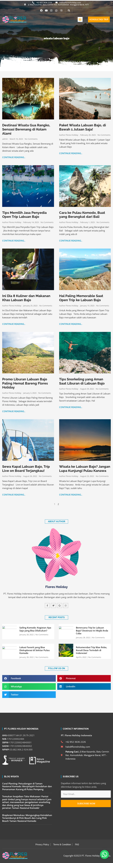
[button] (80, 19)
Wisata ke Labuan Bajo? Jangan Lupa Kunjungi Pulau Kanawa (84, 468)
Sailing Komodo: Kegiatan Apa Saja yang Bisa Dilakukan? (35, 629)
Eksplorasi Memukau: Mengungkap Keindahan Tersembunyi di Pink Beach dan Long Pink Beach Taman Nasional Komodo (27, 818)
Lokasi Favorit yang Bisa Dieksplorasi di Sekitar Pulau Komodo (34, 650)
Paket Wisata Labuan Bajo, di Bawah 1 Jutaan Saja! (82, 127)
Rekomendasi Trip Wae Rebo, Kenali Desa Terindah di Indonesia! (91, 650)
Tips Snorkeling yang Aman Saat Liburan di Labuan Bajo (82, 381)
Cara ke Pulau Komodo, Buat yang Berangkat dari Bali (82, 215)
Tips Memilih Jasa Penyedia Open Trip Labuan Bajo (24, 215)
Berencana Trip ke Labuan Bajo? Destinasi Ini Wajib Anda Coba (92, 630)
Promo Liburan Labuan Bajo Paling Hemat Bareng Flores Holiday (25, 383)
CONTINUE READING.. (13, 157)
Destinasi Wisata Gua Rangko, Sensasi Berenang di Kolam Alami (26, 129)
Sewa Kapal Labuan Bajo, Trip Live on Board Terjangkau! (26, 468)
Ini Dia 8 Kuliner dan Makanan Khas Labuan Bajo (26, 298)
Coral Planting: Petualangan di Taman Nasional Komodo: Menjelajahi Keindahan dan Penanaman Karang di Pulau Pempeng (27, 786)
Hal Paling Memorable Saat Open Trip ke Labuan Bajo (81, 298)
